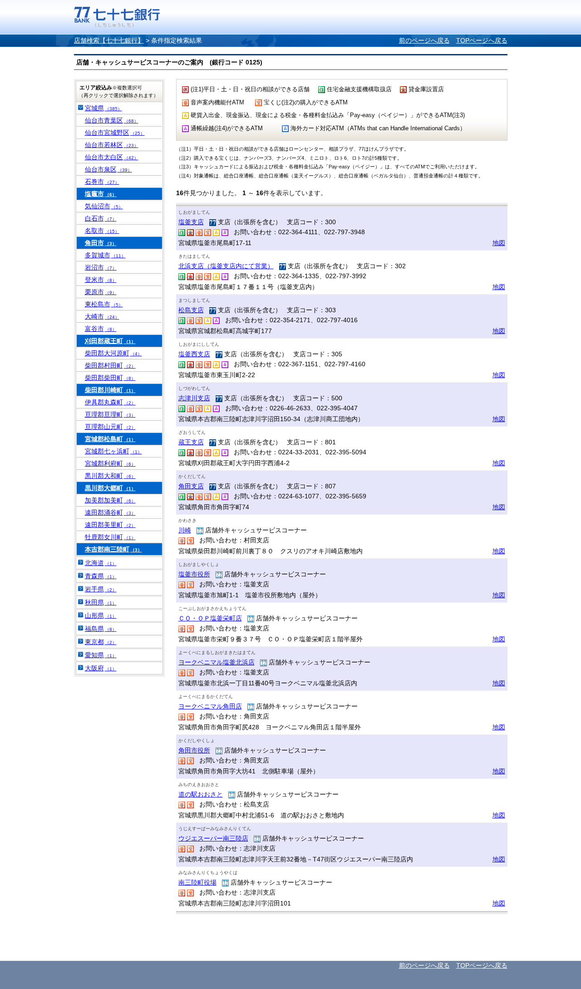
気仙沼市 (104, 206)
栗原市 (101, 291)
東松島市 (104, 304)
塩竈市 (101, 193)
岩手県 (101, 589)
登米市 (101, 279)
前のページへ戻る (424, 40)
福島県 (101, 628)
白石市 (101, 218)
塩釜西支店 (194, 354)
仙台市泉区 (108, 169)
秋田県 (101, 602)
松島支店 (191, 310)
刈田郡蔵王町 (110, 340)
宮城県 (103, 108)
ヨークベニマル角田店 (210, 706)
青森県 (101, 576)
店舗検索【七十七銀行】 (109, 40)
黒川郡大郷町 (110, 488)
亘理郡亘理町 (110, 414)
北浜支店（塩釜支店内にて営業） (226, 266)
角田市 (101, 242)
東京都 (101, 641)
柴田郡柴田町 (110, 377)
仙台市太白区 (111, 157)
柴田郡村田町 (110, 365)
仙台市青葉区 (111, 120)
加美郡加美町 (110, 500)
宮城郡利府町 (110, 463)
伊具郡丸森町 (110, 402)
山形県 (101, 615)
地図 (498, 242)
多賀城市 (105, 255)
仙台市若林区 (111, 144)
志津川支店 (194, 398)
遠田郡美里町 (110, 524)
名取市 (102, 230)
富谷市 (101, 328)
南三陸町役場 (197, 882)
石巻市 (102, 181)
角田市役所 (194, 750)
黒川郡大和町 (110, 475)
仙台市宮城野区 (115, 132)
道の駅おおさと (200, 794)
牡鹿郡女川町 (110, 537)
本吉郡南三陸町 (113, 549)
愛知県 (101, 655)
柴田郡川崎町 (110, 390)
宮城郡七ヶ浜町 (113, 451)
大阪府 (101, 668)
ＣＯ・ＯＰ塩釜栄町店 (210, 618)
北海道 (101, 562)
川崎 (184, 530)
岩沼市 (101, 267)
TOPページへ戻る (481, 40)
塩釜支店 (191, 222)
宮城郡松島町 (110, 439)
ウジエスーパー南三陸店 (213, 838)
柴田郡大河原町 (113, 353)
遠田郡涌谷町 (110, 512)
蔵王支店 (191, 442)
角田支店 (191, 486)
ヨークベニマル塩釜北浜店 (216, 662)
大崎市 (102, 316)
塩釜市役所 (194, 574)
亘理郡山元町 (110, 426)
